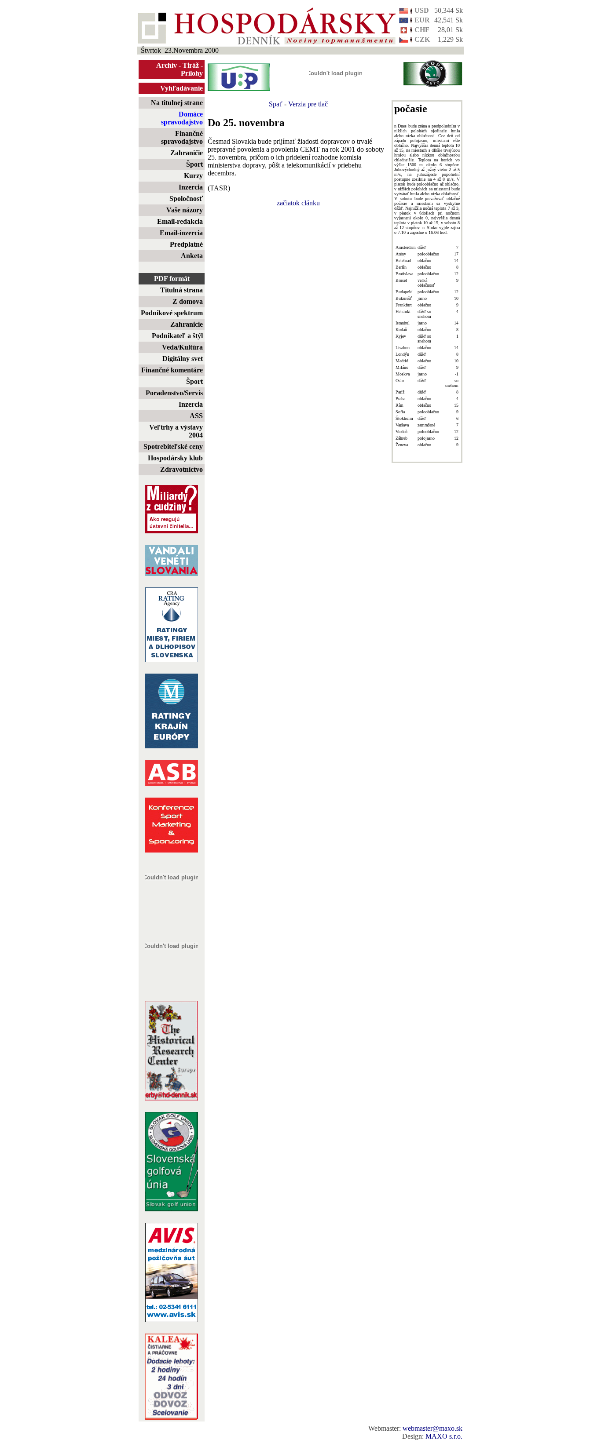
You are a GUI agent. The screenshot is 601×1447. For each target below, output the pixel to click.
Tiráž (191, 65)
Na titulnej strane (177, 102)
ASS (196, 415)
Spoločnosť (186, 198)
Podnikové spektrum (172, 313)
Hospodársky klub (175, 458)
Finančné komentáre (172, 370)
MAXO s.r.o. (443, 1436)
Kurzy (193, 175)
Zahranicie (186, 324)
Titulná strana (181, 290)
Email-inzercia (181, 233)
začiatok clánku (298, 203)
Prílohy (192, 73)
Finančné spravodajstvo (182, 137)
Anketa (192, 255)
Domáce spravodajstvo (182, 118)
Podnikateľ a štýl (177, 335)
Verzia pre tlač (308, 104)
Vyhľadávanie (181, 88)
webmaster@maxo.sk (432, 1428)
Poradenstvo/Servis (174, 393)
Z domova (187, 301)
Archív (166, 65)
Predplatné (186, 244)
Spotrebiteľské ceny (173, 446)
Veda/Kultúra (182, 347)
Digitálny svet (182, 358)
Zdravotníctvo (181, 469)
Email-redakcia (180, 221)
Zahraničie (186, 153)
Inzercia (191, 187)
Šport (194, 164)
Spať (275, 104)
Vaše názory (184, 210)
